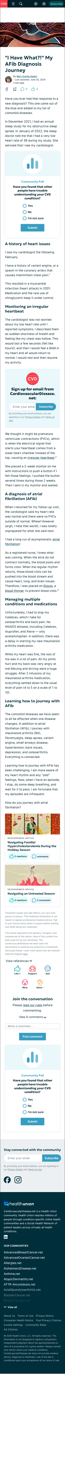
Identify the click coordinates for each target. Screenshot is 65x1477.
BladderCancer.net (17, 1295)
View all (12, 1307)
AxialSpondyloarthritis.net (22, 1290)
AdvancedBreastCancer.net (23, 1252)
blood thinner (14, 591)
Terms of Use (35, 1169)
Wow (23, 984)
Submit (32, 227)
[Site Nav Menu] (13, 4)
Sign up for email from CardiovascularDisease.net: (32, 393)
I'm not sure (36, 218)
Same (39, 984)
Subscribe (56, 3)
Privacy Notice (32, 417)
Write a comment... (20, 1026)
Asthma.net (12, 1274)
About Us (9, 1315)
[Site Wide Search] (21, 4)
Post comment (32, 1036)
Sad (45, 970)
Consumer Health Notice (18, 1320)
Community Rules (35, 1324)
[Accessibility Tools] (36, 4)
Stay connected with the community (32, 1150)
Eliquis (48, 586)
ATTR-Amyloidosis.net (19, 1284)
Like (16, 970)
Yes (30, 205)
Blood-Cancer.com (17, 1300)
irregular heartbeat (41, 458)
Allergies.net (13, 1263)
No (30, 212)
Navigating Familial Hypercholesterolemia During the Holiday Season (32, 846)
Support (31, 970)
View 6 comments (31, 1017)
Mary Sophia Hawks (27, 76)
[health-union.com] (19, 1204)
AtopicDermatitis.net (18, 1279)
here (25, 954)
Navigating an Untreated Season (31, 893)
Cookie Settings (13, 1324)
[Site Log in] (44, 4)
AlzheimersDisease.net (20, 1268)
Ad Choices (11, 1329)
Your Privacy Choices (48, 1320)
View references (18, 961)
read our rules (32, 1005)
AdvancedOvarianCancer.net (24, 1257)
